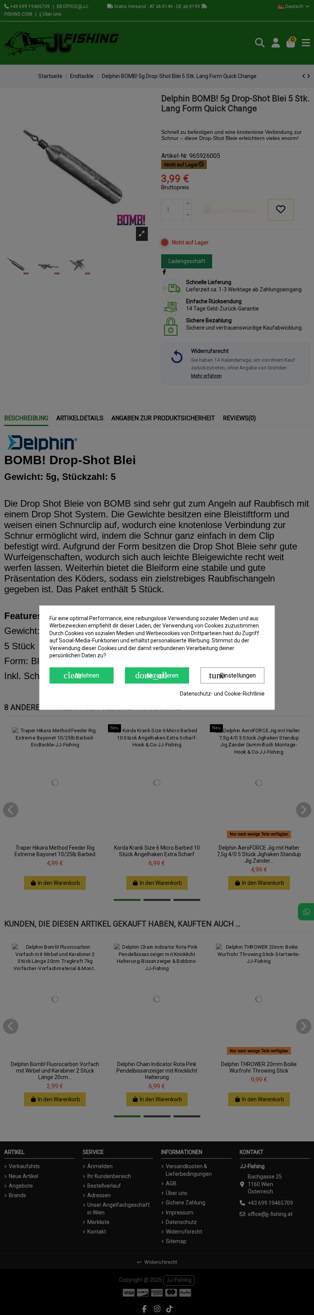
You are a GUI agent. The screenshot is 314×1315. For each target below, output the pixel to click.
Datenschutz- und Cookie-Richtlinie (222, 694)
